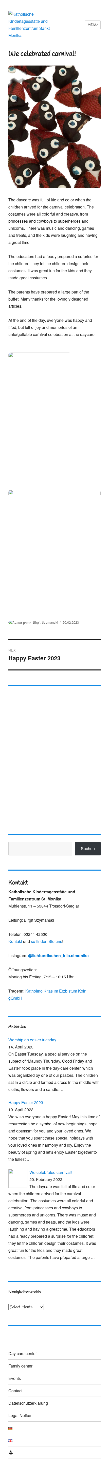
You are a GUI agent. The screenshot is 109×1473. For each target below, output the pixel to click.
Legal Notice (19, 1415)
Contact (15, 1391)
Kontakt (15, 941)
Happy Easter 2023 (25, 1102)
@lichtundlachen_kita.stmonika (58, 955)
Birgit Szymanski (45, 622)
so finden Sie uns (46, 941)
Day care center (22, 1353)
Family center (20, 1366)
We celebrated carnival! (50, 1172)
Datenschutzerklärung (28, 1403)
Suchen (88, 848)
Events (14, 1378)
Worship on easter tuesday (32, 1040)
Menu (93, 25)
